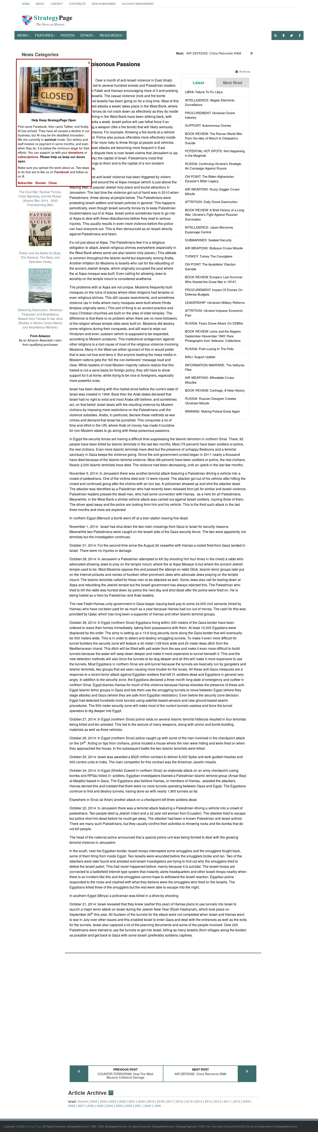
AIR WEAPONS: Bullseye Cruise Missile (214, 248)
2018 (160, 1101)
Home (26, 3)
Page (53, 20)
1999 (157, 1105)
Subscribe (25, 183)
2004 (109, 1105)
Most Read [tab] (232, 82)
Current (82, 1101)
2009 (246, 1101)
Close (52, 183)
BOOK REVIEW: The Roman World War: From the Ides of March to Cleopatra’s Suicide (214, 138)
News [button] (22, 35)
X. (23, 176)
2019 (151, 1101)
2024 (103, 1101)
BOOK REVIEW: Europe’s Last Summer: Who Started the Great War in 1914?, (214, 279)
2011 (227, 1101)
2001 (138, 1105)
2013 (208, 1101)
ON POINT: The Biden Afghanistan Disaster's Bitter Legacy (209, 178)
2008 (71, 1105)
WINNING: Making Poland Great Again (212, 411)
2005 (100, 1105)
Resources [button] (111, 35)
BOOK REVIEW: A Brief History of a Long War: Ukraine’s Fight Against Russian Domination (214, 214)
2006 (90, 1105)
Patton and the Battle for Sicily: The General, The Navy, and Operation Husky (40, 257)
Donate (40, 183)
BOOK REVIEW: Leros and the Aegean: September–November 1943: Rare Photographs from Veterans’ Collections (213, 336)
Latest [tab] (198, 82)
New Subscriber (104, 3)
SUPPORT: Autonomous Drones (208, 125)
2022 (122, 1101)
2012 (217, 1101)
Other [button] (86, 35)
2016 (179, 1101)
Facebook (61, 172)
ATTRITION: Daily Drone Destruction (211, 201)
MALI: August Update (200, 356)
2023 (112, 1101)
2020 (141, 1101)
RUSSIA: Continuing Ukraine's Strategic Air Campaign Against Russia (213, 165)
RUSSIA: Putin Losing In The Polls (209, 348)
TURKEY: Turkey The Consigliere (208, 256)
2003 (119, 1105)
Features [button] (44, 35)
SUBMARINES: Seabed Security (208, 240)
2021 (131, 1101)
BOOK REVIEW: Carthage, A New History (215, 390)
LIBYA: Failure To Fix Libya (204, 92)
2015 (189, 1101)
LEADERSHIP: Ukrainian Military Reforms (215, 302)
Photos (68, 35)
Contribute (77, 3)
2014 (198, 1101)
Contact (57, 3)
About (40, 3)
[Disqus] (163, 1007)
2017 (170, 1101)
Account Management (138, 3)
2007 (81, 1105)
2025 (93, 1101)
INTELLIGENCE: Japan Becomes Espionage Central (209, 229)
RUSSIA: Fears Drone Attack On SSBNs (214, 323)
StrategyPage (33, 1126)
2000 (147, 1105)
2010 (236, 1101)
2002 (128, 1105)
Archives (244, 71)
